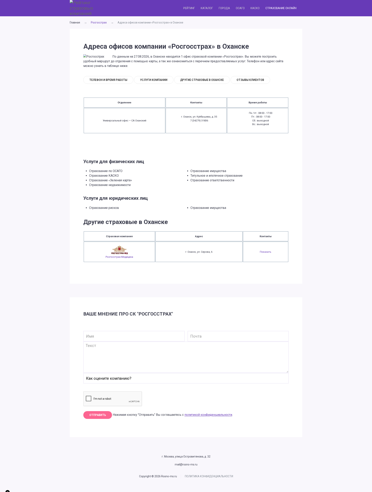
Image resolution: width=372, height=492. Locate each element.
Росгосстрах (99, 22)
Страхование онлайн (280, 8)
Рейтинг (189, 8)
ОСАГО (240, 8)
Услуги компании (153, 79)
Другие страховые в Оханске (202, 79)
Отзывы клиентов (250, 79)
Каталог (207, 8)
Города (224, 8)
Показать (265, 251)
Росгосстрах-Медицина (119, 256)
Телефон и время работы (108, 79)
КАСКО (255, 8)
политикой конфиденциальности (208, 415)
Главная (75, 22)
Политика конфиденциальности (209, 476)
